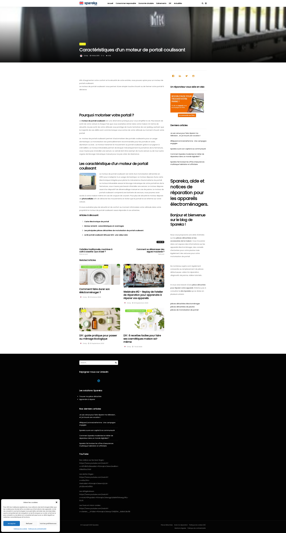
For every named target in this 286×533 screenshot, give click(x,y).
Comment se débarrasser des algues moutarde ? (150, 251)
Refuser (29, 523)
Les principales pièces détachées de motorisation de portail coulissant (114, 230)
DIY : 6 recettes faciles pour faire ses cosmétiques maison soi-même (142, 339)
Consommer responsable (126, 3)
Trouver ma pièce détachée (90, 396)
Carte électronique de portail (96, 221)
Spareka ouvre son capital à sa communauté (188, 149)
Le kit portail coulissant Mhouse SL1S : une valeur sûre (106, 235)
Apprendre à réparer (87, 399)
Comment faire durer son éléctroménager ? (94, 290)
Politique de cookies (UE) (197, 525)
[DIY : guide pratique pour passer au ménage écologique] (99, 319)
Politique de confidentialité (37, 529)
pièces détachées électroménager (185, 303)
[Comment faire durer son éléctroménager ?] (99, 274)
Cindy (86, 56)
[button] (56, 502)
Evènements (161, 3)
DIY (170, 3)
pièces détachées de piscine (182, 307)
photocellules (87, 198)
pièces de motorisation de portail (184, 310)
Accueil (110, 3)
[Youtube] (193, 76)
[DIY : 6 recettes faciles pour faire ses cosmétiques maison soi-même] (143, 319)
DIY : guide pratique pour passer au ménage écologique (98, 337)
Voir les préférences (48, 523)
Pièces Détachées (167, 525)
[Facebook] (173, 76)
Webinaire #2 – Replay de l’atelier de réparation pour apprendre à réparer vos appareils (143, 295)
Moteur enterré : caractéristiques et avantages (104, 226)
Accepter (12, 523)
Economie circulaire (146, 3)
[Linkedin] (180, 76)
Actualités (178, 3)
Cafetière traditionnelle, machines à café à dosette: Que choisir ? (95, 251)
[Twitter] (187, 76)
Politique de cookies (20, 529)
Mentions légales (180, 528)
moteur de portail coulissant (93, 121)
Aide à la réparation (181, 525)
